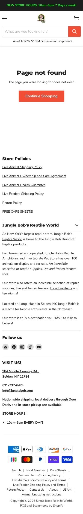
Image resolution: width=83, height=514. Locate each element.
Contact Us (37, 490)
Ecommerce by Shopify (48, 506)
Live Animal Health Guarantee (23, 185)
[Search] (74, 31)
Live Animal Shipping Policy (22, 167)
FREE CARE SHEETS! (17, 211)
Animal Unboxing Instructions (41, 494)
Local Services (35, 470)
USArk (67, 490)
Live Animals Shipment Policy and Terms (39, 480)
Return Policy (12, 203)
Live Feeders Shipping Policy (23, 194)
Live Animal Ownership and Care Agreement (34, 176)
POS (23, 506)
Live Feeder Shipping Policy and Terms (39, 485)
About (53, 490)
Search (16, 470)
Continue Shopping (41, 96)
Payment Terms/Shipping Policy (39, 475)
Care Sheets (58, 470)
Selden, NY (48, 304)
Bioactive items (61, 288)
